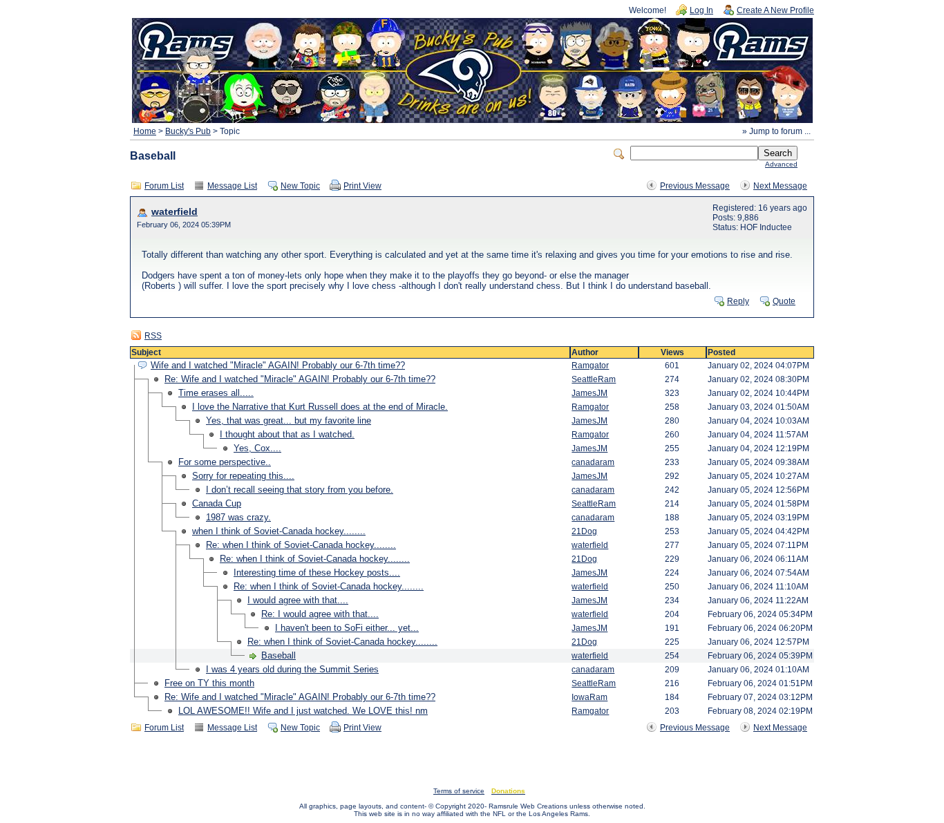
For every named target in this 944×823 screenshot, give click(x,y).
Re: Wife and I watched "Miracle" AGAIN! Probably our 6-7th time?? (299, 379)
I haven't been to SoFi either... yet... (347, 628)
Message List (232, 186)
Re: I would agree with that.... (320, 614)
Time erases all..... (216, 393)
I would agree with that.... (297, 600)
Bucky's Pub (188, 131)
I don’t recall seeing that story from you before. (299, 489)
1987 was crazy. (238, 517)
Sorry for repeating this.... (243, 476)
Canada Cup (216, 503)
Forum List (164, 186)
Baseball (278, 655)
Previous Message (695, 186)
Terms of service (458, 791)
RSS (153, 336)
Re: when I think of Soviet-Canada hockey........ (301, 545)
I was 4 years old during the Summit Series (292, 669)
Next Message (780, 186)
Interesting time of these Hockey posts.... (317, 572)
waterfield (174, 212)
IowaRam (589, 697)
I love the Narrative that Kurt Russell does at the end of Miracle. (320, 406)
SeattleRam (594, 379)
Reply (738, 301)
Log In (701, 10)
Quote (784, 301)
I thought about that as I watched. (287, 434)
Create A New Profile (775, 10)
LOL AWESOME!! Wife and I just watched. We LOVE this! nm (303, 711)
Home (144, 131)
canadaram (593, 462)
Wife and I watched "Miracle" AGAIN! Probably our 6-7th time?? (278, 365)
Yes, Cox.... (257, 448)
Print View (362, 186)
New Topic (300, 186)
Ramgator (590, 365)
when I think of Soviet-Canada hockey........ (279, 531)
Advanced (781, 164)
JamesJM (589, 393)
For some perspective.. (224, 462)
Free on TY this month (209, 683)
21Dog (584, 531)
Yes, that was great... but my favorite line (288, 420)
